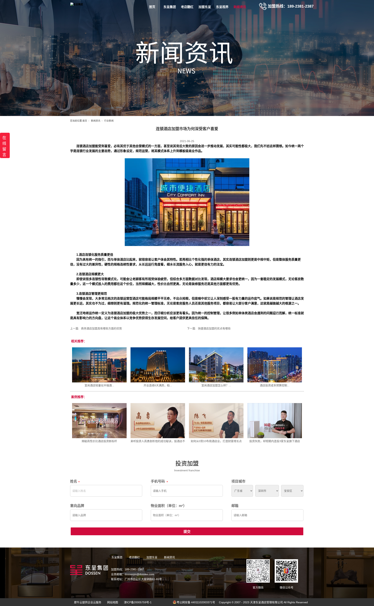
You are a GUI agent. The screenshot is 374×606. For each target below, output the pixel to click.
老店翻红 (187, 7)
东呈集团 (169, 7)
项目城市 (238, 481)
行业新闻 (109, 120)
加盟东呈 (204, 7)
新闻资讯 (240, 7)
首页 (152, 7)
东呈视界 (222, 7)
